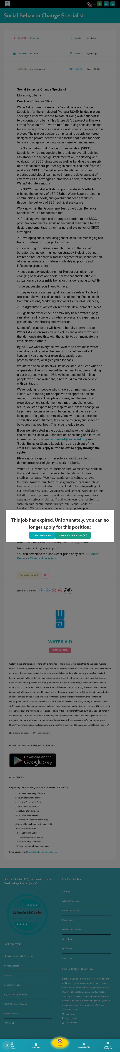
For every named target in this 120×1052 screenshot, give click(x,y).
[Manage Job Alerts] (6, 1045)
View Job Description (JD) (73, 535)
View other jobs (42, 535)
